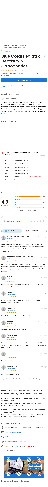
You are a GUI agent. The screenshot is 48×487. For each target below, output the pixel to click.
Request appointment (14, 86)
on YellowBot (11, 239)
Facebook (22, 446)
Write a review (25, 80)
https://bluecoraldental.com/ (16, 442)
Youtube (33, 446)
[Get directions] (42, 153)
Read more (5, 114)
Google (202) (33, 231)
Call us (7, 437)
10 (36, 379)
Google (10, 446)
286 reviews (19, 70)
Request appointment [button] (13, 432)
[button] (39, 378)
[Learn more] (24, 467)
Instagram (11, 450)
